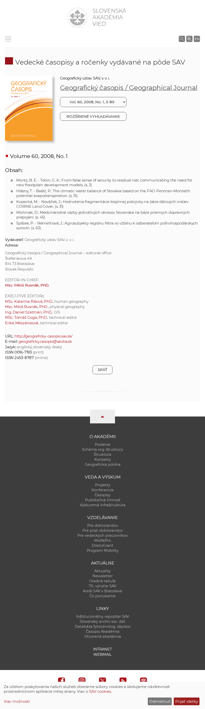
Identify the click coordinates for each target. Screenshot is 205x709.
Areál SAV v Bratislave (102, 591)
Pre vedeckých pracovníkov (103, 535)
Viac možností (17, 701)
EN (197, 39)
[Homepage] (78, 18)
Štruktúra (102, 454)
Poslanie (102, 444)
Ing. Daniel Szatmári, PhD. (28, 312)
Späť (102, 369)
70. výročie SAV (102, 586)
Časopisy (102, 495)
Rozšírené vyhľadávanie (93, 116)
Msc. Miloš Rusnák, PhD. (27, 285)
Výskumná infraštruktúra (103, 505)
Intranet (102, 649)
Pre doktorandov (102, 525)
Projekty (102, 485)
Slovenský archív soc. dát (102, 621)
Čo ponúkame (103, 596)
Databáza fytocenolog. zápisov (102, 626)
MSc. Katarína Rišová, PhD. (29, 301)
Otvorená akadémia (102, 636)
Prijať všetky (186, 701)
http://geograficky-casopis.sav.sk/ (43, 336)
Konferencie (103, 490)
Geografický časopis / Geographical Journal (129, 88)
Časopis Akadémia (103, 631)
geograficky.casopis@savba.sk (45, 341)
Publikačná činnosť (102, 500)
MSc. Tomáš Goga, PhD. (26, 317)
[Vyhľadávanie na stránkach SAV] (182, 39)
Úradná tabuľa (102, 581)
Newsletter (102, 576)
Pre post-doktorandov (102, 530)
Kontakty (102, 459)
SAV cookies (100, 691)
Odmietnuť (159, 701)
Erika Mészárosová (21, 322)
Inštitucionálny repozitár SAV (102, 616)
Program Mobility (102, 550)
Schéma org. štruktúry (102, 449)
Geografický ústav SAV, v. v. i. (85, 78)
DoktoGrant (102, 545)
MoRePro (102, 540)
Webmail (102, 654)
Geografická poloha (102, 464)
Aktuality (102, 571)
